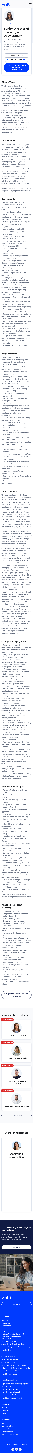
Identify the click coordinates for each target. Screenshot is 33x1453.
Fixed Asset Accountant (9, 1360)
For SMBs (4, 1320)
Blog (3, 1330)
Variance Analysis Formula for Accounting (15, 1347)
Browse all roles (16, 1115)
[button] (30, 4)
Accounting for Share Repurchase (13, 1344)
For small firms (6, 1326)
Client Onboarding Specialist (11, 1392)
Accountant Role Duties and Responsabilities (11, 1337)
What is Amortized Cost (9, 1341)
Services (4, 1408)
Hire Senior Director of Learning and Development (16, 67)
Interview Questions (9, 1380)
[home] (6, 4)
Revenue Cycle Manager (9, 1389)
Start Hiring (16, 1247)
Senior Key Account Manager (11, 1371)
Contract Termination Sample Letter (13, 1334)
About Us (4, 1410)
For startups (5, 1323)
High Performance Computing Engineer (14, 1384)
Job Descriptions (8, 1356)
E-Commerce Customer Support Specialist (15, 1368)
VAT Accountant (6, 1386)
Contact (4, 1413)
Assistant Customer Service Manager (14, 1365)
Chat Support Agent (8, 1362)
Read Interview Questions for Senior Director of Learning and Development (16, 995)
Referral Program (7, 1432)
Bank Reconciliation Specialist (11, 1395)
